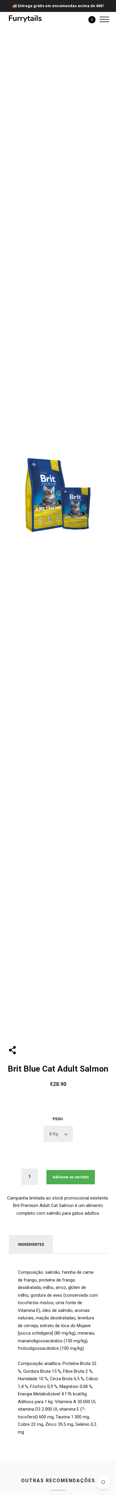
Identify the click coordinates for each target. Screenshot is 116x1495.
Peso (57, 1119)
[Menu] (103, 19)
